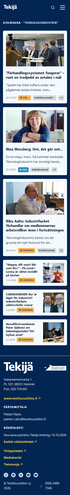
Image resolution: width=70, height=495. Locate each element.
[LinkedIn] (21, 475)
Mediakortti (12, 458)
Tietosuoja (11, 464)
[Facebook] (13, 475)
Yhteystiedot (13, 451)
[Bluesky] (36, 475)
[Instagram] (6, 475)
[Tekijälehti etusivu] (10, 7)
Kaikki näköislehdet (19, 442)
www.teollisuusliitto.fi (20, 398)
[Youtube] (28, 475)
